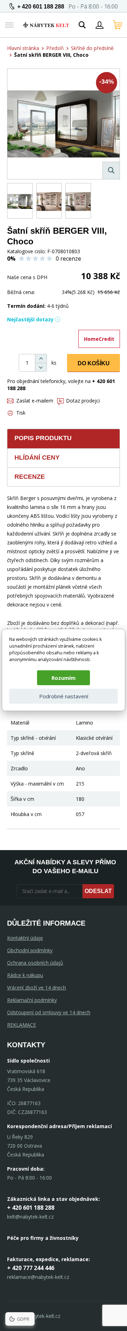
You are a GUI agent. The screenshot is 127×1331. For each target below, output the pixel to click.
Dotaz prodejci (83, 400)
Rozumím (63, 677)
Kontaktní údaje (25, 938)
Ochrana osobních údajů (35, 962)
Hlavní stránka (23, 48)
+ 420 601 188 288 (40, 7)
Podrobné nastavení (63, 696)
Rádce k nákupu (25, 975)
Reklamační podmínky (32, 1000)
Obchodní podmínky (30, 950)
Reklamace (21, 1024)
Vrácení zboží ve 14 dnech (36, 987)
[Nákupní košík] (117, 24)
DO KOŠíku (94, 363)
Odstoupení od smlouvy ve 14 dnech (48, 1012)
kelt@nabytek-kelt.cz (30, 1216)
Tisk (20, 412)
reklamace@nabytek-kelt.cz (38, 1277)
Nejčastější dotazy (30, 319)
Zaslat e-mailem (34, 400)
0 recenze (68, 258)
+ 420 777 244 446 (30, 1268)
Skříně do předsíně (92, 48)
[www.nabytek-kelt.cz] (46, 25)
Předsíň (55, 48)
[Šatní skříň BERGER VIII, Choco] (63, 124)
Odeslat (98, 891)
